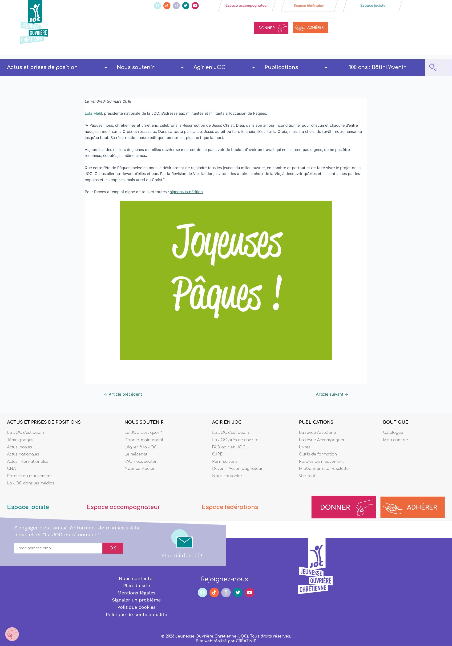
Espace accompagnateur (123, 507)
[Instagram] (176, 5)
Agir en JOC (209, 67)
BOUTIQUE (395, 422)
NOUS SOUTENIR (144, 422)
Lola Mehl (93, 113)
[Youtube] (195, 5)
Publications (281, 67)
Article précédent (123, 394)
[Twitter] (185, 5)
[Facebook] (157, 5)
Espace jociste (28, 507)
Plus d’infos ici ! (181, 555)
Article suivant (332, 394)
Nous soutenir (135, 67)
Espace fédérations (230, 507)
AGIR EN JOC (227, 422)
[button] (433, 67)
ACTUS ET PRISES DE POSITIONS (44, 422)
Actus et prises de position (42, 67)
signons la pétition (186, 191)
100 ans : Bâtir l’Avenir (377, 67)
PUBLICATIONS (316, 422)
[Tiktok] (166, 5)
